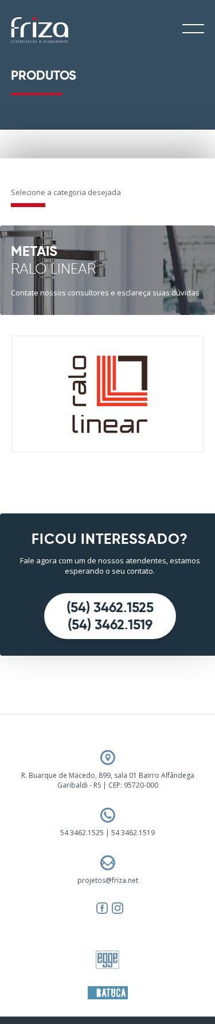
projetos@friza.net (107, 880)
